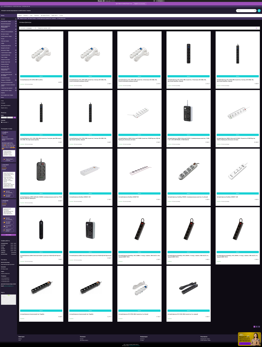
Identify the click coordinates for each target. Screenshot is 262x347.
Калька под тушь (5, 66)
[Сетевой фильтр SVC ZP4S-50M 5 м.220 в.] (41, 53)
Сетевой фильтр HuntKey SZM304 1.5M (79, 197)
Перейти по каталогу (139, 3)
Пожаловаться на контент (134, 345)
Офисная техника (5, 41)
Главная (20, 15)
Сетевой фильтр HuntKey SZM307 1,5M (227, 197)
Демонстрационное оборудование (5, 27)
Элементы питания (5, 59)
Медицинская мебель (6, 45)
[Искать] (255, 10)
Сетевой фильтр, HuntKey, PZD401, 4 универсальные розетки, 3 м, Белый (188, 197)
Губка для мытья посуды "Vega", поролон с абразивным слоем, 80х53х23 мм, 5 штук (9, 185)
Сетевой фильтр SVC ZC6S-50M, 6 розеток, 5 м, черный (183, 314)
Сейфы (2, 43)
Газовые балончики (5, 77)
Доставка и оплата (5, 105)
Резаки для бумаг (5, 64)
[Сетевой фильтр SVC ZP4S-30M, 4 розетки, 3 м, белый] (139, 288)
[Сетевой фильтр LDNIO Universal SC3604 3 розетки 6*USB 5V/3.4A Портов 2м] (90, 229)
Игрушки (3, 29)
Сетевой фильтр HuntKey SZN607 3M (128, 197)
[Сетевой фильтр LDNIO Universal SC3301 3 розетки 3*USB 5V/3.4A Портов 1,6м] (41, 229)
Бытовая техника (32, 18)
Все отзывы (8, 234)
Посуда (2, 38)
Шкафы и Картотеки (5, 61)
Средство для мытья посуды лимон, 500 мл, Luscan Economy (9, 174)
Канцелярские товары (6, 21)
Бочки (2, 97)
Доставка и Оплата (45, 15)
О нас (31, 15)
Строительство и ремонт (7, 88)
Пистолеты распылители (6, 82)
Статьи (61, 15)
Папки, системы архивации (7, 31)
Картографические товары (7, 95)
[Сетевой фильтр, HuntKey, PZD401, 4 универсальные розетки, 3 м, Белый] (188, 171)
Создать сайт (108, 0)
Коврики (3, 92)
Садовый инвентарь (5, 55)
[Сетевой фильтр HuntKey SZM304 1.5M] (90, 171)
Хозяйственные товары (6, 36)
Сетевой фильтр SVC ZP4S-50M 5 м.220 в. (31, 79)
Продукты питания (5, 48)
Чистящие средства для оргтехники (6, 75)
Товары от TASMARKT (6, 80)
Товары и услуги (23, 18)
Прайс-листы (54, 15)
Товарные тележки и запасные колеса (8, 85)
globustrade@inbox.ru (9, 286)
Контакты (36, 15)
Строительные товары (6, 52)
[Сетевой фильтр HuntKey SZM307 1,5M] (238, 171)
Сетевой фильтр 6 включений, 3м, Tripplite (32, 314)
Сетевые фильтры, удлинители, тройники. (46, 18)
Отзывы (3, 103)
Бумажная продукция (6, 23)
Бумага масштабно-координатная (5, 69)
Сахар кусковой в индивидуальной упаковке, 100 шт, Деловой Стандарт (8, 153)
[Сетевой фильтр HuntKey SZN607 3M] (139, 171)
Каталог (25, 15)
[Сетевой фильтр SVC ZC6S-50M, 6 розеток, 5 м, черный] (188, 288)
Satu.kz (137, 344)
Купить (41, 76)
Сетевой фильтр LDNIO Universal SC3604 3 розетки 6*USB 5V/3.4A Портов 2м (90, 255)
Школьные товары (5, 50)
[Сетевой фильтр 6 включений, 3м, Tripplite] (41, 288)
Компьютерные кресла (6, 72)
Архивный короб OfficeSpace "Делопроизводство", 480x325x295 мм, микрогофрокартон (8, 211)
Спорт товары (4, 57)
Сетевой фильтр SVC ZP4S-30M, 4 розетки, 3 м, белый (133, 314)
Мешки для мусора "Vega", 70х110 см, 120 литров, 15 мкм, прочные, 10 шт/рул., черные (8, 179)
